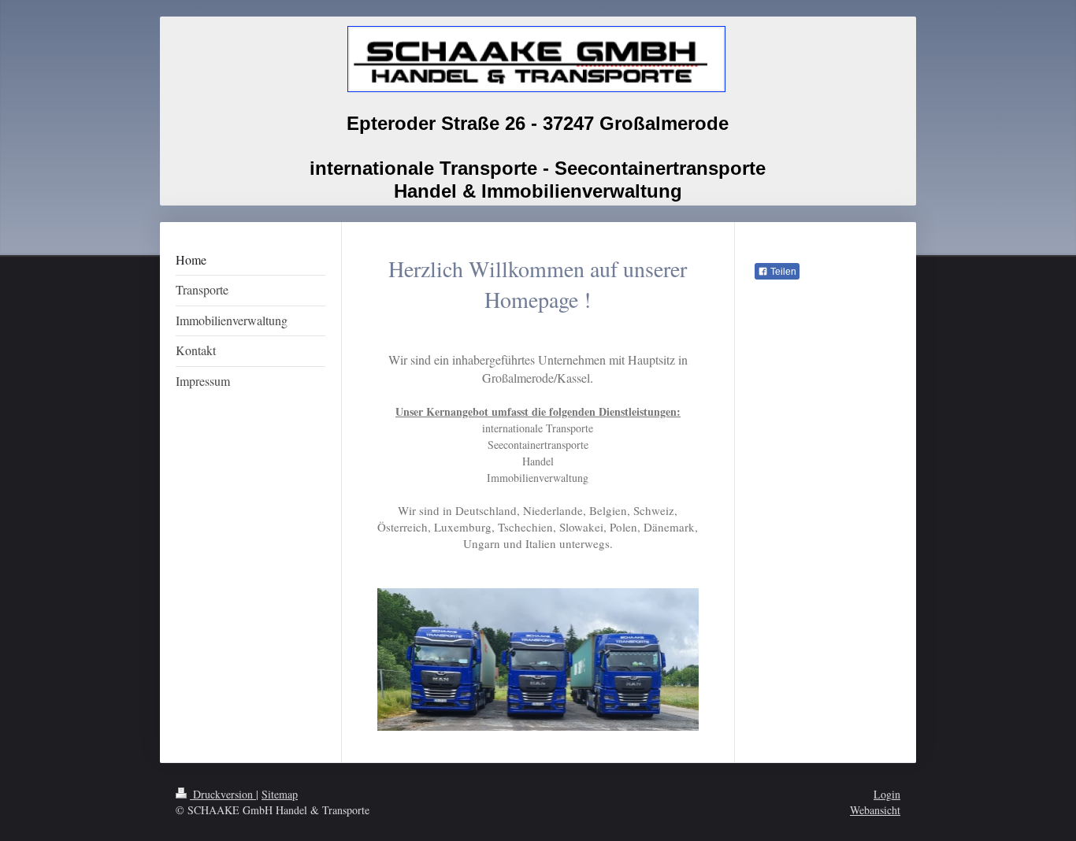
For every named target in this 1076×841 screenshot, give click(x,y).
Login (887, 794)
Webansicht (875, 809)
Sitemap (280, 794)
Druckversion (223, 794)
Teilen (782, 271)
